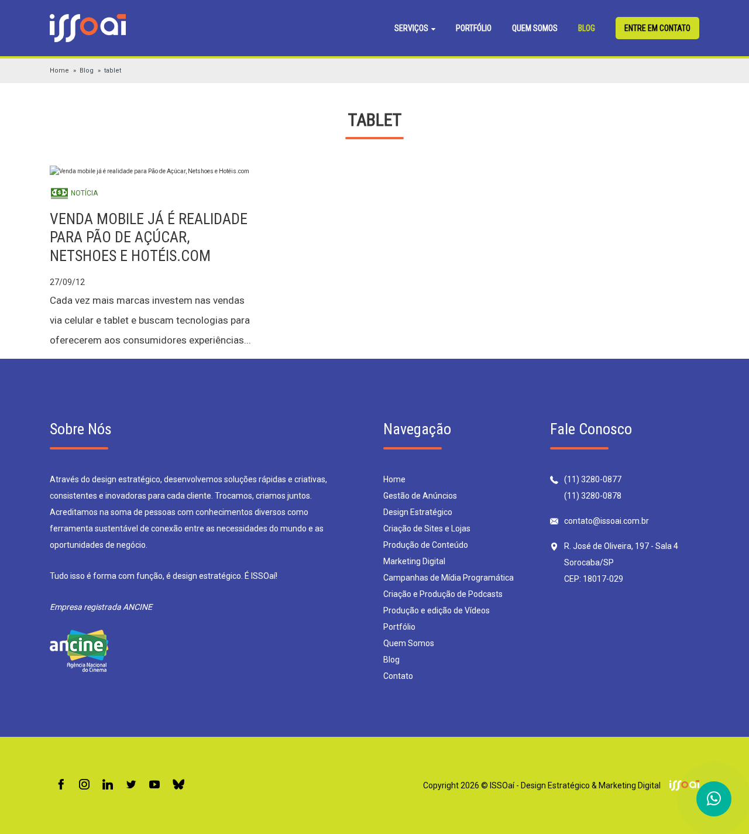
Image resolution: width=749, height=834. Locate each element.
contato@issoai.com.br (606, 521)
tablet (112, 70)
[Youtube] (154, 785)
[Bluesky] (178, 785)
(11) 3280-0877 (592, 479)
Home (59, 70)
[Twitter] (131, 785)
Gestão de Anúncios (420, 495)
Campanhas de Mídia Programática (448, 577)
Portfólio (474, 28)
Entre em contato (657, 28)
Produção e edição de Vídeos (436, 610)
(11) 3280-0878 (592, 495)
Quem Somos (535, 28)
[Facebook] (61, 785)
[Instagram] (84, 785)
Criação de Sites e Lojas (426, 528)
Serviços (412, 28)
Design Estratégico (417, 512)
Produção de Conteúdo (425, 545)
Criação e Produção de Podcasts (443, 594)
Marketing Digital (414, 561)
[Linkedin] (107, 785)
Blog (586, 28)
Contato (398, 676)
